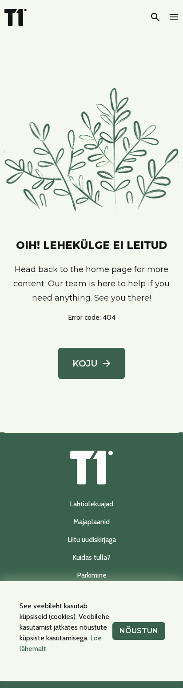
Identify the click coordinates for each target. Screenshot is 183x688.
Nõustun (138, 631)
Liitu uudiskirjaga (92, 539)
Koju (85, 363)
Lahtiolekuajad (91, 504)
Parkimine (92, 575)
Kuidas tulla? (91, 557)
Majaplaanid (91, 521)
